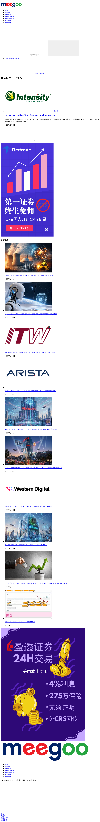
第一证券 (8, 22)
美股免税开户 (9, 16)
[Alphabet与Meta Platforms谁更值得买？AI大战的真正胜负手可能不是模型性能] (28, 310)
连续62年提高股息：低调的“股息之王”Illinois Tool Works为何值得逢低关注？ (31, 352)
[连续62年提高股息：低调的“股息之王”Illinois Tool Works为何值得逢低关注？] (28, 349)
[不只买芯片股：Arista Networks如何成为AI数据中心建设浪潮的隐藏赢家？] (28, 387)
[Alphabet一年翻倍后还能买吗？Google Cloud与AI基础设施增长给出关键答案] (28, 426)
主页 (6, 10)
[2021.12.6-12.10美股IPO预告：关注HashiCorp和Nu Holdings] (28, 111)
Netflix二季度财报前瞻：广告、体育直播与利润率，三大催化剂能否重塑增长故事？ (33, 468)
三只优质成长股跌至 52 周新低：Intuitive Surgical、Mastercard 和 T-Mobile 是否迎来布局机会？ (37, 583)
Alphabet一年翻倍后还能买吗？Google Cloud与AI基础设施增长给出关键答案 (31, 429)
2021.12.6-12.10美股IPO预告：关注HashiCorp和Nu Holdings (30, 115)
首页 (13, 58)
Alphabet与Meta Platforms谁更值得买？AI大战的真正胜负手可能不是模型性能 (31, 314)
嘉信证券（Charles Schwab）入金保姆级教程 (20, 622)
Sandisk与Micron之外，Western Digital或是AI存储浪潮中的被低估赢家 (28, 506)
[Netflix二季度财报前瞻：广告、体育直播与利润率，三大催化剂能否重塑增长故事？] (28, 464)
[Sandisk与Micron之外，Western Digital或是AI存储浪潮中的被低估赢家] (28, 503)
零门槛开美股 (9, 18)
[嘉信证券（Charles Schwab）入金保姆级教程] (28, 618)
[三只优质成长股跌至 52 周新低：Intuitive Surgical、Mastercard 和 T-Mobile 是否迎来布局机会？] (28, 580)
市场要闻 (8, 12)
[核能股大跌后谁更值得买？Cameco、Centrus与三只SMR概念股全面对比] (28, 272)
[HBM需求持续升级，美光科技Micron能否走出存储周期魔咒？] (28, 541)
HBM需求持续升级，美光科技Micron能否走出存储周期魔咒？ (26, 545)
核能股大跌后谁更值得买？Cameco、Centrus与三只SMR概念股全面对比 (29, 275)
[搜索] (63, 48)
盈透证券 (8, 20)
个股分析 (8, 14)
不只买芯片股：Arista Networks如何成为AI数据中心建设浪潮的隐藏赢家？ (30, 391)
